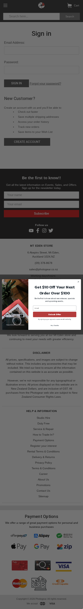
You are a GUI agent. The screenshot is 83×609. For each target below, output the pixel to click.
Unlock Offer (54, 314)
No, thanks (55, 325)
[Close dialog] (78, 281)
